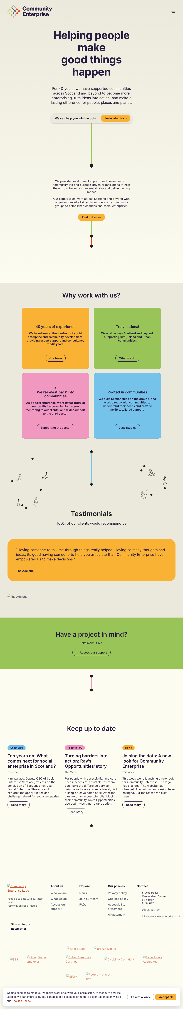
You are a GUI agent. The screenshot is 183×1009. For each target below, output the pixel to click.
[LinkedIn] (28, 914)
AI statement (116, 914)
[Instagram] (11, 914)
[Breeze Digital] (105, 949)
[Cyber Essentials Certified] (81, 959)
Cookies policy (118, 899)
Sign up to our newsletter (21, 926)
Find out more (91, 217)
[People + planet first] (101, 976)
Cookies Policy (21, 1001)
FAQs (82, 904)
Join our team (88, 899)
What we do (127, 358)
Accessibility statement (116, 907)
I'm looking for (114, 118)
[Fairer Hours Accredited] (158, 959)
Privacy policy (117, 893)
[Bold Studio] (76, 949)
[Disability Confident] (119, 959)
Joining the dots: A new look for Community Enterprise (146, 761)
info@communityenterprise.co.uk (161, 916)
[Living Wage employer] (42, 959)
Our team (55, 358)
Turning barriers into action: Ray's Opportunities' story (86, 761)
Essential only (140, 997)
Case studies (127, 427)
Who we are (59, 893)
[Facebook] (19, 914)
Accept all (166, 997)
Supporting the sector (56, 427)
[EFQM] (71, 976)
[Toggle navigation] (172, 11)
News (83, 893)
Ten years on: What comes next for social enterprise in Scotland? (32, 761)
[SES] (14, 959)
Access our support (92, 652)
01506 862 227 (151, 909)
